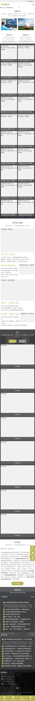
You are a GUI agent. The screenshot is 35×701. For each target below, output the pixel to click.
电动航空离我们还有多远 (13, 614)
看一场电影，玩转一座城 (13, 617)
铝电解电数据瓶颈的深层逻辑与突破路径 (17, 602)
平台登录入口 (30, 1)
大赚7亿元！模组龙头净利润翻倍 (13, 663)
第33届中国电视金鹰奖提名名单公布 (16, 612)
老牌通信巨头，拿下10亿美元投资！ (14, 661)
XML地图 (10, 694)
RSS (14, 694)
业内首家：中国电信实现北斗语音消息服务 (16, 653)
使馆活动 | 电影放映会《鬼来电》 (15, 622)
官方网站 (17, 692)
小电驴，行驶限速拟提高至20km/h (15, 626)
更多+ (32, 597)
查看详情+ (17, 583)
